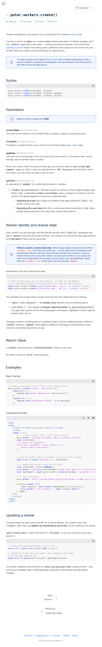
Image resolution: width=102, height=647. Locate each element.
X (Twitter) (56, 635)
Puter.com (28, 635)
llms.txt (75, 635)
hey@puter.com (42, 635)
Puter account (52, 59)
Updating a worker (14, 47)
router (73, 34)
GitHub (66, 635)
